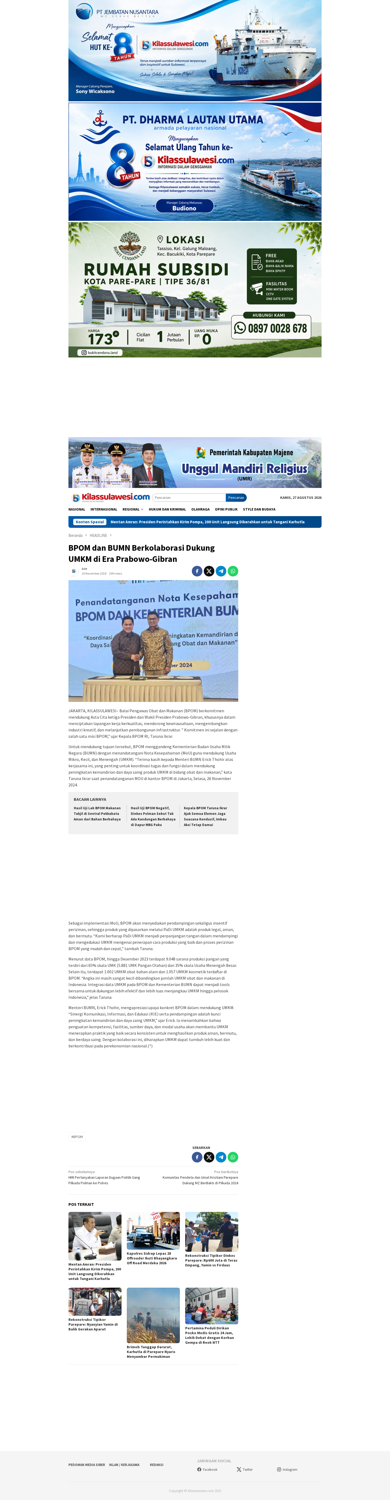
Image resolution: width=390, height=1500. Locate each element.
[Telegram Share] (221, 571)
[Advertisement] (195, 400)
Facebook (210, 1469)
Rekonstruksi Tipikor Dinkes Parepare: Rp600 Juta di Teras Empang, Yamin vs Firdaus (211, 1260)
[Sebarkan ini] (197, 571)
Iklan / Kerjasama (124, 1465)
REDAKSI (156, 1465)
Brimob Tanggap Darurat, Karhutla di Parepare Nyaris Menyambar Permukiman (151, 1352)
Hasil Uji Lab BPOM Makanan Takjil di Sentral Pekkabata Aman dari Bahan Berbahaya (97, 813)
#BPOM (77, 1136)
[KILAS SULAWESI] (110, 497)
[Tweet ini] (209, 571)
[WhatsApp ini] (233, 571)
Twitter (248, 1469)
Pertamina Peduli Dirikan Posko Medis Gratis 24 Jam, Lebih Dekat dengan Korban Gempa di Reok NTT (209, 1335)
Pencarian (236, 497)
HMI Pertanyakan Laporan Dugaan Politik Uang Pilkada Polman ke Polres (104, 1177)
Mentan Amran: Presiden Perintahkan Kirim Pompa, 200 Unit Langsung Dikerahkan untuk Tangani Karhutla (129, 522)
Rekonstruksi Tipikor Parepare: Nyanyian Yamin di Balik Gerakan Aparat (93, 1324)
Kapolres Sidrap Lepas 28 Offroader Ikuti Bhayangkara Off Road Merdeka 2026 (152, 1258)
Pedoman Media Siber (86, 1465)
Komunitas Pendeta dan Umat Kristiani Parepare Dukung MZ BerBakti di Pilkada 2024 (200, 1177)
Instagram (290, 1469)
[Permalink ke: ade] (73, 570)
